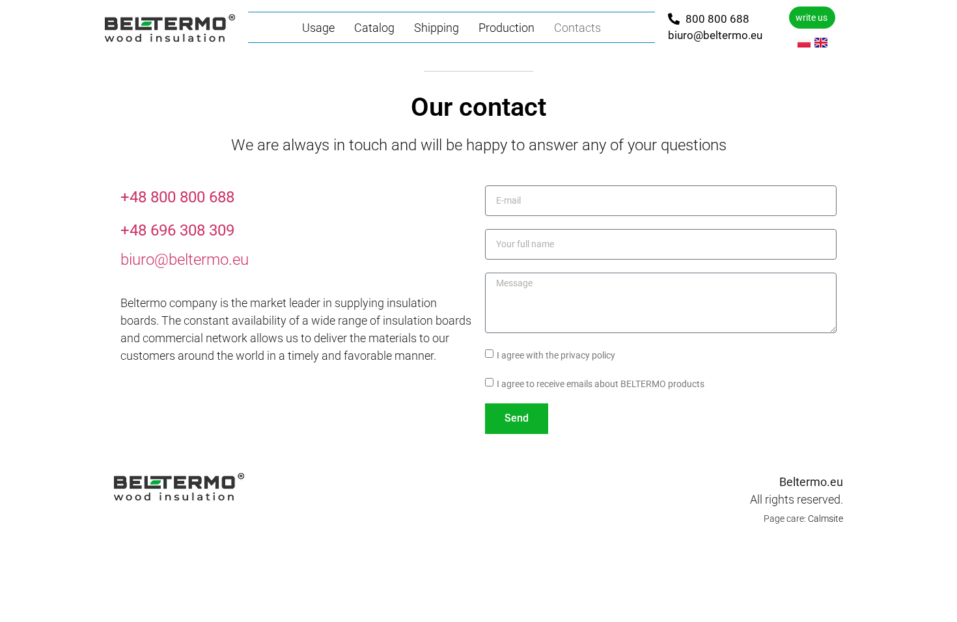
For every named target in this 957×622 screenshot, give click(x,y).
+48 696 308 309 (177, 230)
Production (506, 27)
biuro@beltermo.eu (184, 259)
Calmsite (825, 518)
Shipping (436, 27)
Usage (318, 27)
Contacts (577, 27)
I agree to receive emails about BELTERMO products (600, 383)
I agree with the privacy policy (556, 354)
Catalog (374, 27)
